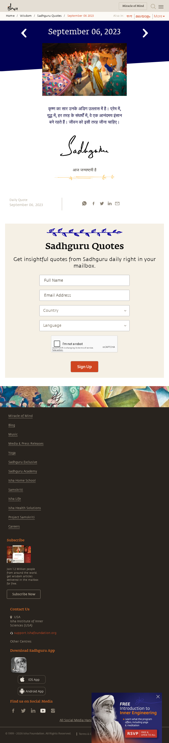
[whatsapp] (84, 203)
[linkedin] (110, 203)
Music (13, 434)
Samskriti (15, 489)
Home (10, 15)
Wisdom (26, 15)
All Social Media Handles (78, 720)
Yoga (12, 453)
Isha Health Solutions (24, 508)
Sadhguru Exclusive (22, 462)
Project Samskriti (21, 517)
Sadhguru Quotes (49, 15)
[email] (117, 203)
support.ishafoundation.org (35, 633)
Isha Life (14, 498)
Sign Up (84, 366)
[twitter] (102, 203)
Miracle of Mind (20, 416)
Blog (11, 425)
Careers (14, 526)
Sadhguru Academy (22, 471)
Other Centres (20, 641)
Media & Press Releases (26, 443)
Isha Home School (22, 480)
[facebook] (93, 203)
